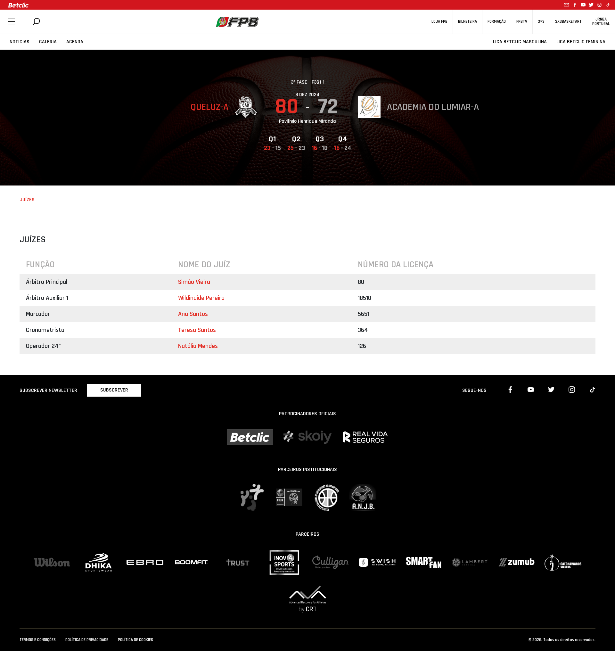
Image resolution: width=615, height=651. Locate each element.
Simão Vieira (194, 282)
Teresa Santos (197, 330)
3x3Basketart (568, 21)
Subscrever (114, 390)
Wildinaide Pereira (201, 298)
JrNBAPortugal (601, 21)
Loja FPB (439, 21)
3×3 (541, 21)
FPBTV (521, 21)
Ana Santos (193, 314)
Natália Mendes (198, 346)
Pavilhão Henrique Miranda (307, 121)
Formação (497, 21)
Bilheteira (467, 21)
